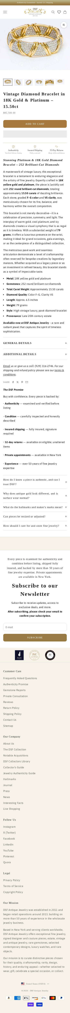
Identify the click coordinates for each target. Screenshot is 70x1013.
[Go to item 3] (28, 82)
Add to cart (35, 124)
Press (6, 791)
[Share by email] (26, 382)
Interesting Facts (13, 802)
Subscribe (35, 637)
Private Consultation (15, 696)
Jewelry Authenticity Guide (19, 773)
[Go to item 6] (59, 82)
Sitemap (8, 725)
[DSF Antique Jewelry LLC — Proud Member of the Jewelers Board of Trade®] (50, 655)
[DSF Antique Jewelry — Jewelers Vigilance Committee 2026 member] (34, 655)
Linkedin (8, 844)
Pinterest (8, 856)
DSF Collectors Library (16, 761)
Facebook (9, 838)
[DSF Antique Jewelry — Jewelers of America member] (19, 655)
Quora (7, 862)
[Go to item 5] (49, 82)
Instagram (9, 826)
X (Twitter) (9, 832)
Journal (7, 785)
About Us (8, 743)
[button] (35, 134)
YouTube (8, 850)
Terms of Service (13, 886)
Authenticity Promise (15, 684)
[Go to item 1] (7, 82)
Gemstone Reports (14, 690)
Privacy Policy (11, 880)
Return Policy (11, 707)
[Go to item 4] (39, 82)
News (6, 797)
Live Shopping (11, 808)
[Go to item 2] (18, 82)
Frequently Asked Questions (20, 678)
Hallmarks (9, 779)
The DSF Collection (14, 749)
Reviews (8, 701)
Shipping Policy (12, 713)
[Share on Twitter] (17, 382)
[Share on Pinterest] (22, 382)
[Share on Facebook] (13, 382)
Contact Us (9, 719)
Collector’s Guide (13, 767)
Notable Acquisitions (15, 755)
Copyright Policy (13, 892)
